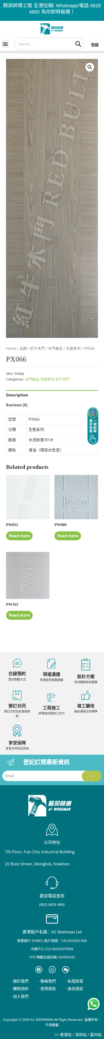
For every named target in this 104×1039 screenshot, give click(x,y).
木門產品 (55, 348)
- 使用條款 (47, 989)
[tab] (52, 395)
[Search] (78, 44)
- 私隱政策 (74, 981)
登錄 (95, 45)
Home (11, 348)
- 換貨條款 (74, 989)
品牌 (23, 348)
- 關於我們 (20, 981)
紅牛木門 (37, 348)
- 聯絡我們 (47, 981)
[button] (5, 44)
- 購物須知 (20, 989)
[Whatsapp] (52, 969)
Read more (19, 535)
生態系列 (73, 348)
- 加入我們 (20, 996)
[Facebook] (38, 969)
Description (17, 395)
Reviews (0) (16, 405)
